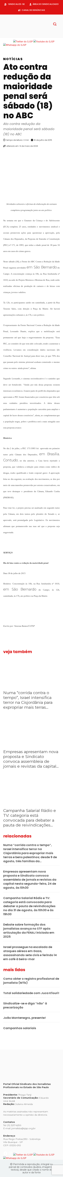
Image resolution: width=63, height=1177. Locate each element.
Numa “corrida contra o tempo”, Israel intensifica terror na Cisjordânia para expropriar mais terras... (27, 700)
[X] (34, 36)
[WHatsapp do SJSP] (14, 44)
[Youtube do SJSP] (43, 41)
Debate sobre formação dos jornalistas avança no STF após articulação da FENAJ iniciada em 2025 (28, 930)
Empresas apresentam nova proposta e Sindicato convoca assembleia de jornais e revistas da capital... (31, 759)
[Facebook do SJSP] (5, 41)
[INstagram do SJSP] (10, 41)
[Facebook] (23, 36)
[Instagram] (29, 36)
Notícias (13, 59)
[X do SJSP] (23, 41)
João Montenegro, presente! (24, 1018)
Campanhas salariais (19, 1028)
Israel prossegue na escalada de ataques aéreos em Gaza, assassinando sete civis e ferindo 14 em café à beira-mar (30, 953)
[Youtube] (39, 36)
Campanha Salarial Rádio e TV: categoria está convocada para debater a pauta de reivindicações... (29, 817)
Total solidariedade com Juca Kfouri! (31, 993)
